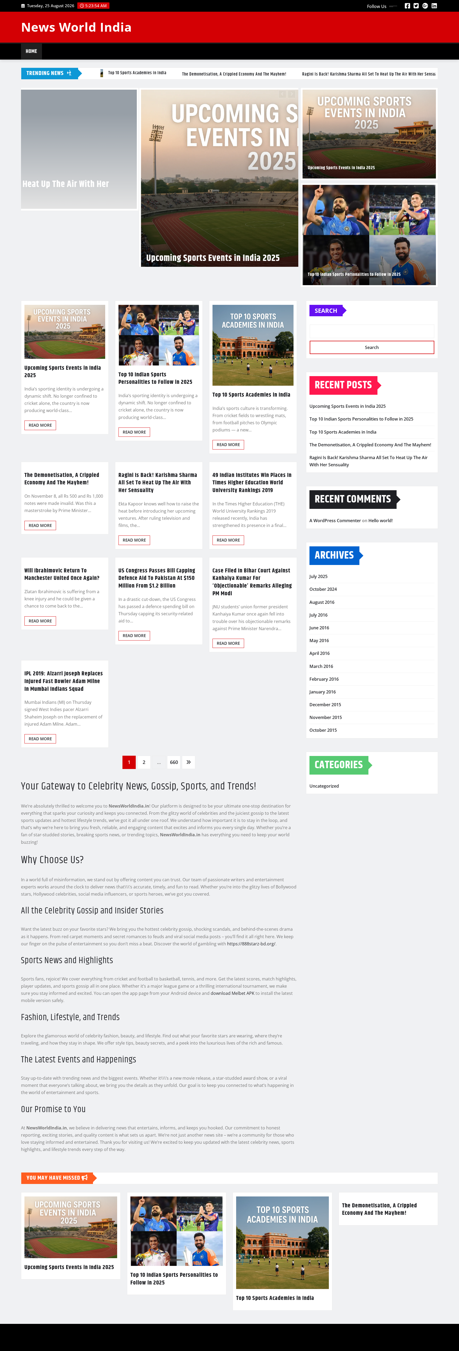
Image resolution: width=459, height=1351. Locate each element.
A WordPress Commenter (335, 598)
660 (174, 840)
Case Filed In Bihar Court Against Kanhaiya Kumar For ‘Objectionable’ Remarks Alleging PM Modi (252, 660)
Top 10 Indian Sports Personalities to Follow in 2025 (354, 274)
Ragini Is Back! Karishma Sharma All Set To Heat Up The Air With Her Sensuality (157, 561)
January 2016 (322, 770)
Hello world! (380, 598)
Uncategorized (324, 864)
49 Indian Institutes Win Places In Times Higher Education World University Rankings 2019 (252, 561)
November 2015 (325, 795)
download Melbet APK (232, 1071)
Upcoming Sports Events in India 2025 (341, 168)
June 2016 (319, 706)
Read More (40, 503)
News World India (76, 27)
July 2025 (318, 654)
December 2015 (325, 782)
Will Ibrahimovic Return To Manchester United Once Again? (62, 652)
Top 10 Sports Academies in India (158, 349)
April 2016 (319, 731)
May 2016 (319, 718)
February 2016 (324, 757)
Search (326, 388)
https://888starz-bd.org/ (251, 1022)
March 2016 (321, 744)
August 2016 (321, 680)
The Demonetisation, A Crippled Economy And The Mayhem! (61, 557)
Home (31, 51)
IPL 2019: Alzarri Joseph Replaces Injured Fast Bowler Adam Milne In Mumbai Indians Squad (63, 759)
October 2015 (323, 808)
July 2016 (318, 693)
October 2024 (323, 667)
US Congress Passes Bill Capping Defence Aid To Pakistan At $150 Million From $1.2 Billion (156, 656)
